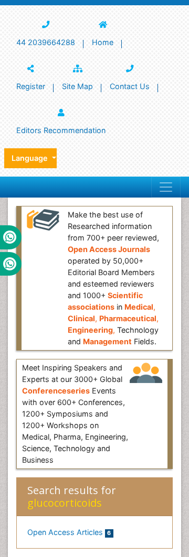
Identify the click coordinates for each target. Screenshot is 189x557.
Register (30, 86)
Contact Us (130, 86)
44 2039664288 (45, 42)
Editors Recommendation (61, 130)
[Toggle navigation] (166, 187)
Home (102, 42)
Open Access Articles (69, 532)
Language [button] (31, 158)
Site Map (77, 86)
